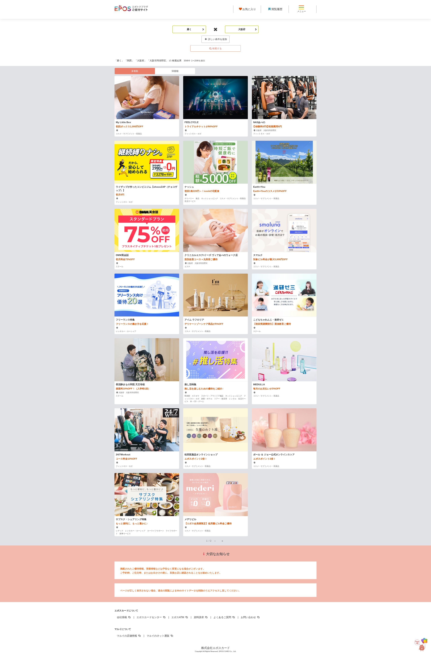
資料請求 (199, 617)
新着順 (134, 71)
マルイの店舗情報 (127, 635)
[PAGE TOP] (421, 646)
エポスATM (178, 617)
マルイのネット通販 (158, 635)
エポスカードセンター (149, 617)
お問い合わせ (249, 617)
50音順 (175, 71)
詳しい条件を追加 (217, 39)
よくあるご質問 (222, 617)
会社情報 (122, 617)
